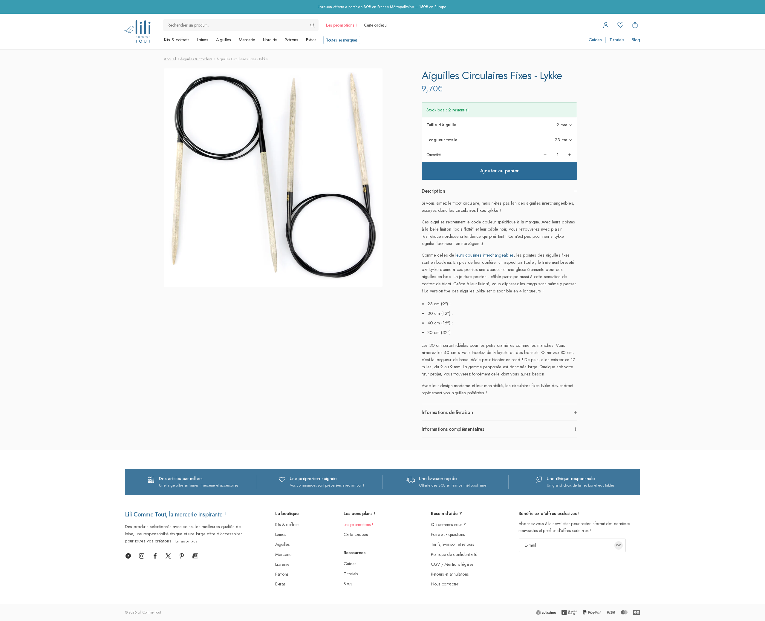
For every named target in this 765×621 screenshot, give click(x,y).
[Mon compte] (605, 25)
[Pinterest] (181, 556)
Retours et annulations (450, 574)
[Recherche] (313, 25)
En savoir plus (186, 541)
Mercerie (247, 39)
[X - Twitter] (168, 556)
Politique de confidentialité (454, 554)
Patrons (291, 39)
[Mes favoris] (620, 25)
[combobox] (241, 25)
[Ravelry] (128, 556)
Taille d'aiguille (441, 125)
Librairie (270, 39)
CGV (435, 564)
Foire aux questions (448, 534)
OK (618, 545)
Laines (202, 39)
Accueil (170, 59)
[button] (635, 25)
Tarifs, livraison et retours (452, 544)
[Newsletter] (195, 556)
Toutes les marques (341, 40)
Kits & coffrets (176, 39)
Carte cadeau (375, 25)
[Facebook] (155, 556)
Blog (636, 40)
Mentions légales (458, 564)
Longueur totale (442, 140)
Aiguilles (223, 39)
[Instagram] (141, 556)
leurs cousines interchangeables (484, 255)
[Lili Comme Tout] (139, 31)
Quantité (433, 154)
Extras (311, 39)
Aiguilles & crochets (196, 59)
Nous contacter (444, 584)
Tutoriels (616, 40)
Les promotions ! (341, 25)
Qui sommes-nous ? (448, 524)
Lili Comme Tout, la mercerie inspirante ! (175, 514)
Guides (595, 40)
